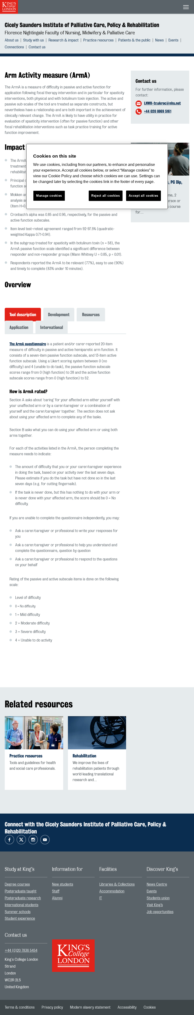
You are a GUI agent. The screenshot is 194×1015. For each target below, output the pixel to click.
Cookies (150, 1007)
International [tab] (51, 327)
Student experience (20, 918)
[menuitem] (14, 40)
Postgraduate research (23, 898)
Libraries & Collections (117, 884)
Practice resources (98, 40)
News (159, 40)
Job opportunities (160, 912)
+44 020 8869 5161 (157, 111)
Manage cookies (49, 195)
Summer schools (18, 912)
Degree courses (17, 884)
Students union (158, 898)
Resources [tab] (91, 314)
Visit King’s (155, 905)
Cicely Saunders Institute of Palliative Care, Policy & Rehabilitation (82, 24)
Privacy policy (52, 1007)
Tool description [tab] (22, 314)
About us (11, 40)
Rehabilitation (84, 756)
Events (173, 40)
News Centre (157, 884)
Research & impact (63, 40)
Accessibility (127, 1007)
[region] (97, 176)
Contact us (37, 47)
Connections (14, 47)
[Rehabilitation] (97, 732)
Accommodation (111, 891)
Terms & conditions (20, 1007)
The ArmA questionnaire (27, 344)
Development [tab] (59, 314)
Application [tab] (18, 327)
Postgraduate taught (20, 891)
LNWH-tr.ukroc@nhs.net (162, 103)
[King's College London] (73, 951)
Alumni (57, 898)
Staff (55, 891)
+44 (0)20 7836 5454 (21, 950)
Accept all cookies (143, 195)
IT (100, 898)
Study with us (33, 40)
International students (21, 905)
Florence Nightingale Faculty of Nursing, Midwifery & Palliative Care (70, 33)
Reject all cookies (105, 195)
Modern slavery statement (90, 1007)
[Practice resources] (34, 732)
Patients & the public (134, 40)
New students (62, 884)
